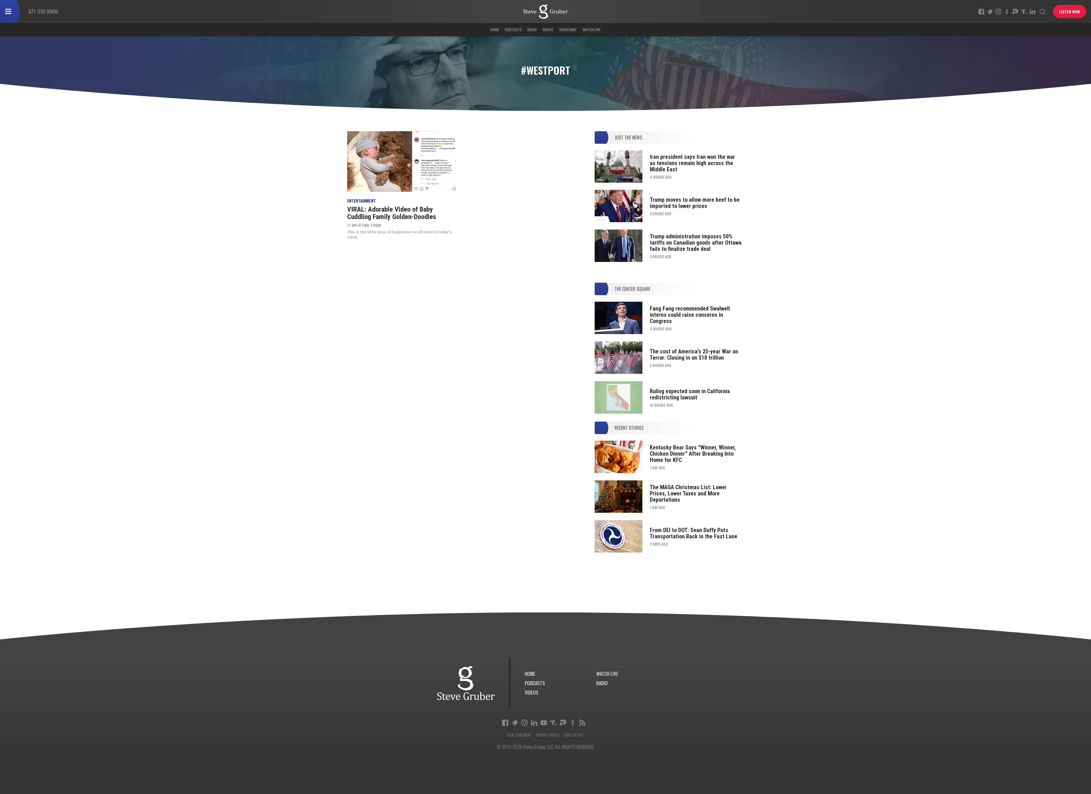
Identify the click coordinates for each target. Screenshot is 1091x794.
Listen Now (1069, 11)
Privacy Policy (548, 735)
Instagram (998, 11)
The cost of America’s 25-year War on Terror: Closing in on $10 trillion (694, 354)
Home (494, 29)
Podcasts (513, 29)
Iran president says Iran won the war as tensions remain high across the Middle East (692, 163)
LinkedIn (1032, 11)
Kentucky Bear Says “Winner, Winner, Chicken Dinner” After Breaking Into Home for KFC (693, 453)
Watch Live (591, 29)
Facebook (981, 11)
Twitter (990, 11)
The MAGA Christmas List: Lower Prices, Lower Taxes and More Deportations (688, 493)
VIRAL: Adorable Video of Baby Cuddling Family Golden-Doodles (391, 213)
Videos (547, 29)
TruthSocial (1024, 11)
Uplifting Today (366, 225)
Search (1042, 11)
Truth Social (553, 723)
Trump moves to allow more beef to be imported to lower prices (695, 202)
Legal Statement (519, 735)
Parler (1015, 11)
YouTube (544, 723)
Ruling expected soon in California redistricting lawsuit (690, 394)
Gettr (1007, 11)
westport (545, 12)
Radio (532, 29)
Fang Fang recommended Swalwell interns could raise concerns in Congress (690, 314)
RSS (582, 723)
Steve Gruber (466, 683)
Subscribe (568, 29)
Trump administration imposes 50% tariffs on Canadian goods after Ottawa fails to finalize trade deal (696, 242)
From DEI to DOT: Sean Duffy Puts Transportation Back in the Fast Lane (693, 533)
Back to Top (573, 735)
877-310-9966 (43, 11)
